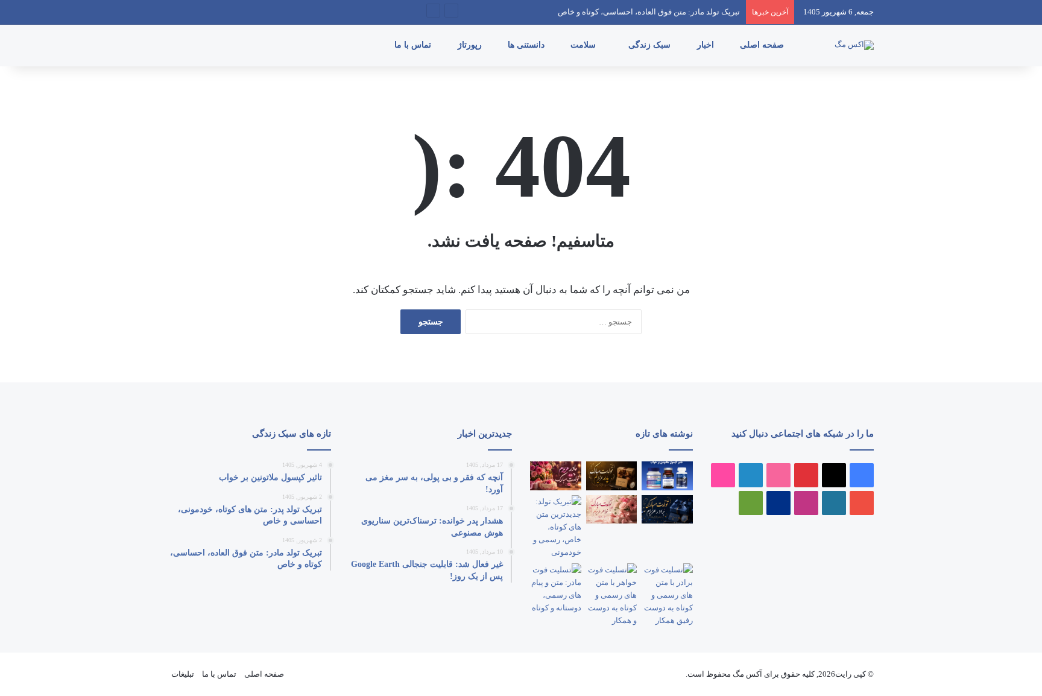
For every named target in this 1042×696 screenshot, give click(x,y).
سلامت (584, 44)
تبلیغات (182, 674)
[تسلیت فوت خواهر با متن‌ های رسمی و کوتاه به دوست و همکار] (611, 595)
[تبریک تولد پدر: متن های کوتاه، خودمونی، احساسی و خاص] (611, 475)
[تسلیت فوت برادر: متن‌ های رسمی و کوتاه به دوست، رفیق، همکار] (667, 595)
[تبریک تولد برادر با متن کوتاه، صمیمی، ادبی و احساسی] (667, 509)
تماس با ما (414, 44)
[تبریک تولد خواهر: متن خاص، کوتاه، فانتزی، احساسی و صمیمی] (611, 509)
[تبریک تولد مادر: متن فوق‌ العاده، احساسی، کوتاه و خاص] (555, 475)
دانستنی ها (527, 44)
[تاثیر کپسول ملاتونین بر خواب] (667, 475)
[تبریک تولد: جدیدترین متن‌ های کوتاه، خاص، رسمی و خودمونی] (555, 526)
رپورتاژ (471, 44)
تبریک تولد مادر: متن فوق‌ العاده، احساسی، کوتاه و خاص (649, 11)
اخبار (706, 44)
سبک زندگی (650, 44)
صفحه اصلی (763, 44)
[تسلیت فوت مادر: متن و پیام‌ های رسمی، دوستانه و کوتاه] (555, 588)
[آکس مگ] (854, 45)
